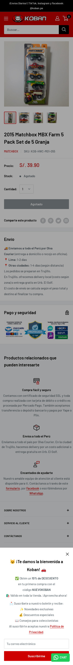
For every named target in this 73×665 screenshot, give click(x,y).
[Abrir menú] (6, 18)
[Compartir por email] (66, 220)
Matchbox (11, 151)
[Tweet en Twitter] (58, 220)
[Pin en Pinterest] (51, 220)
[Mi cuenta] (57, 18)
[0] (65, 18)
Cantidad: (10, 189)
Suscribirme (36, 656)
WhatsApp (36, 493)
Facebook (32, 488)
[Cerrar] (67, 554)
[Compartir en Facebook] (43, 220)
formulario (13, 488)
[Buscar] (64, 29)
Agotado (36, 204)
